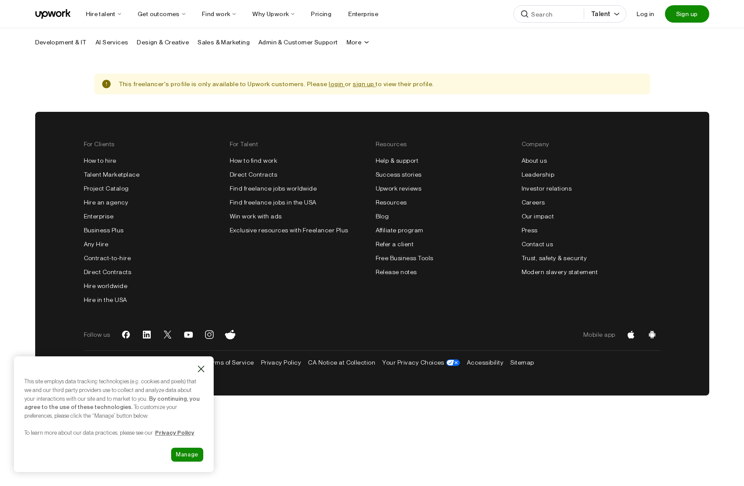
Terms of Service (230, 362)
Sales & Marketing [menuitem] (224, 42)
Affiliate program (399, 230)
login (337, 83)
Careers (533, 202)
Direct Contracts (108, 271)
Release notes (396, 271)
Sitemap (522, 362)
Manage (187, 454)
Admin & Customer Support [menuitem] (298, 42)
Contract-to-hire (107, 258)
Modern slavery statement (560, 271)
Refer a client (395, 244)
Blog (382, 216)
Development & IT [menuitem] (61, 42)
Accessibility (485, 362)
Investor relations (547, 188)
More (354, 42)
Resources (391, 202)
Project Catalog (106, 188)
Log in (645, 13)
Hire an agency (106, 202)
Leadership (538, 174)
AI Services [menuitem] (112, 42)
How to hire (100, 160)
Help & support (397, 160)
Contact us (537, 244)
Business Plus (104, 230)
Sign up (687, 13)
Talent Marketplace (112, 174)
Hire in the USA (105, 299)
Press (530, 230)
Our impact (538, 216)
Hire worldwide (106, 285)
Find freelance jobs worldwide (273, 188)
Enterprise (99, 216)
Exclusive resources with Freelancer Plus (289, 230)
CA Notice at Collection (341, 362)
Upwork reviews (399, 188)
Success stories (399, 174)
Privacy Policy (281, 362)
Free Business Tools (404, 258)
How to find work (254, 160)
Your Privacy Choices (421, 362)
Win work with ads (256, 216)
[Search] (524, 14)
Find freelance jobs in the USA (273, 202)
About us (534, 160)
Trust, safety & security (554, 258)
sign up (364, 83)
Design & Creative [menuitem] (163, 42)
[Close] (201, 368)
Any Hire (96, 244)
